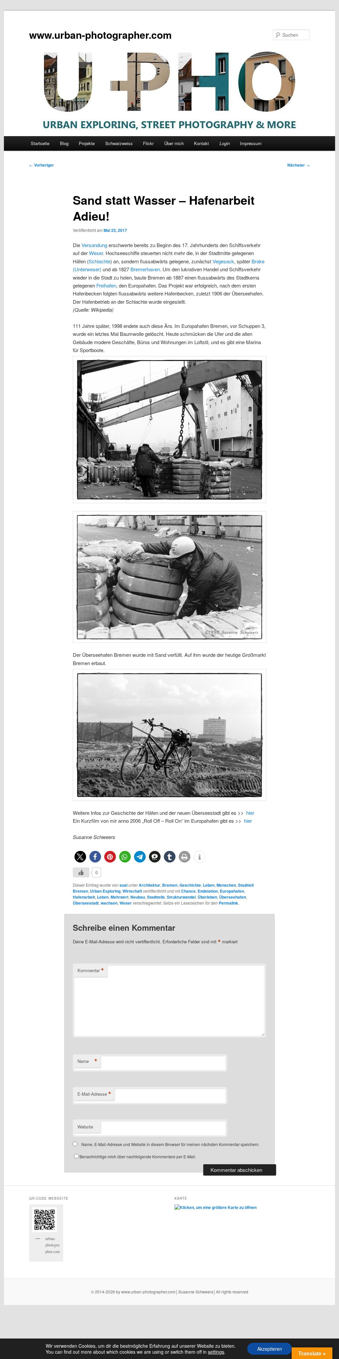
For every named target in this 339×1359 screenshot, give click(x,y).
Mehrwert (119, 897)
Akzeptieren (269, 1348)
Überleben (207, 897)
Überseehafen (232, 897)
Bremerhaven (145, 269)
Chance (188, 891)
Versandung (94, 244)
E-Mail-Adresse (94, 1094)
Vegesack (223, 261)
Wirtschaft (132, 891)
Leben (209, 885)
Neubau (137, 897)
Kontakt (201, 143)
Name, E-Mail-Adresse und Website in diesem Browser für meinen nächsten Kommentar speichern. (170, 1144)
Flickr (148, 143)
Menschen (226, 885)
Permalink (228, 903)
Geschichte (190, 885)
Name (87, 1061)
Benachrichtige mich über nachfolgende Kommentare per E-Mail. (137, 1156)
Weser (96, 252)
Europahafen (232, 891)
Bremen (169, 885)
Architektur (149, 885)
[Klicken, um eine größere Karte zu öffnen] (215, 1207)
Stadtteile (156, 897)
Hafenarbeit (84, 897)
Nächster (298, 165)
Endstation (208, 891)
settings (216, 1352)
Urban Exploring (105, 891)
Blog (64, 143)
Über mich (174, 143)
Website (85, 1127)
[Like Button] (81, 872)
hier (250, 812)
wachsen (109, 903)
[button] (80, 856)
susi (123, 885)
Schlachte (99, 261)
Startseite (40, 143)
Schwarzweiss (119, 143)
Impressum (251, 143)
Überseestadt (86, 903)
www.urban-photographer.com (100, 34)
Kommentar (90, 970)
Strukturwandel (181, 897)
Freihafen (106, 285)
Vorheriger (41, 165)
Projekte (87, 143)
